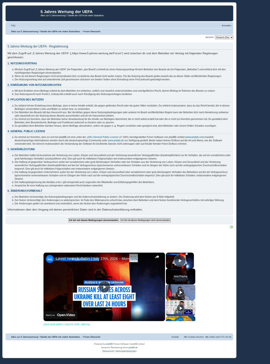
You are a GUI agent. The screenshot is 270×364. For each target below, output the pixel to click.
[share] (157, 256)
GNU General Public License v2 (104, 137)
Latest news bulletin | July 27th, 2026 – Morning (96, 258)
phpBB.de (133, 347)
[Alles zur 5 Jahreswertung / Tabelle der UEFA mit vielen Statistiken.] (24, 13)
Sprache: (209, 37)
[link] (50, 259)
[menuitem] (11, 25)
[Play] (181, 292)
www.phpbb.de (116, 140)
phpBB (109, 344)
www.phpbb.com (195, 137)
